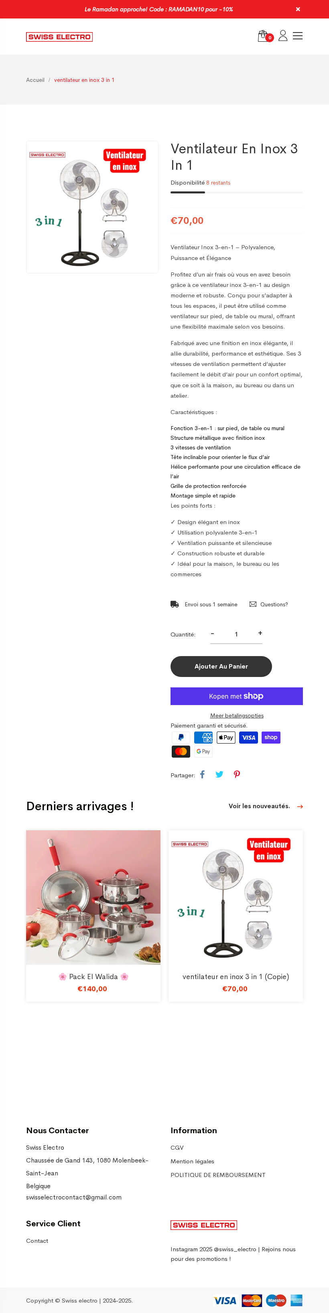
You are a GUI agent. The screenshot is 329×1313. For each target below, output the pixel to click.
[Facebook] (202, 775)
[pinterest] (237, 775)
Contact (37, 1240)
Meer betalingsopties (237, 715)
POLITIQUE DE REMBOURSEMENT (218, 1175)
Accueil (35, 79)
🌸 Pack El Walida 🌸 (93, 976)
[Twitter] (219, 775)
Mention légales (192, 1161)
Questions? (274, 604)
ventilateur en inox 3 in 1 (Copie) (236, 976)
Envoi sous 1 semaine (210, 604)
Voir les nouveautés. (260, 806)
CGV (177, 1147)
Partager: (183, 775)
